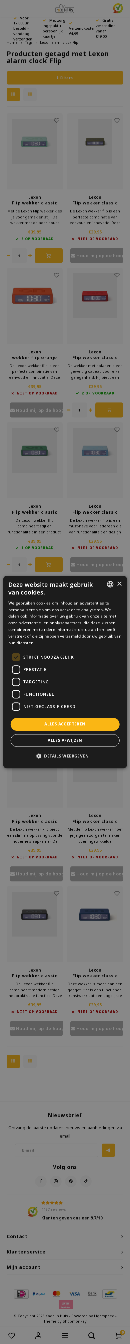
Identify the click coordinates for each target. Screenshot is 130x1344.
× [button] (119, 583)
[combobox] (110, 584)
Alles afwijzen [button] (65, 740)
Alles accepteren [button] (64, 724)
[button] (65, 756)
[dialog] (65, 672)
